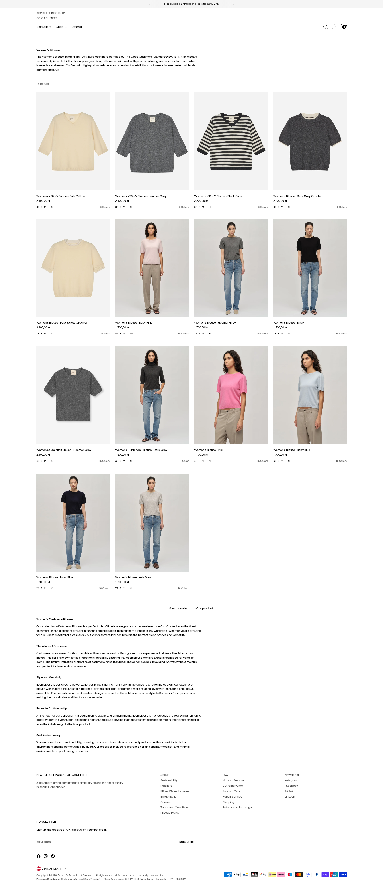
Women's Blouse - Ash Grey (133, 577)
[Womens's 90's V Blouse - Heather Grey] (152, 141)
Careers (165, 802)
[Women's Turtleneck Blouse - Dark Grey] (152, 395)
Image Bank (168, 796)
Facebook (291, 786)
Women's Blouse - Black (288, 322)
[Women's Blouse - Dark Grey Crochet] (310, 141)
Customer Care (233, 786)
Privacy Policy (169, 813)
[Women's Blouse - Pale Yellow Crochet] (73, 268)
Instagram (291, 780)
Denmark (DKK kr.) (52, 868)
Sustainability (169, 780)
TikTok (289, 791)
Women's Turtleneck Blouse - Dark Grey (141, 450)
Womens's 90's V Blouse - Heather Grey (140, 196)
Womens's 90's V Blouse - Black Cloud (218, 196)
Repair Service (232, 796)
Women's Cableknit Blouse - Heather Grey (63, 450)
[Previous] (149, 4)
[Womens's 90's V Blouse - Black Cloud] (231, 141)
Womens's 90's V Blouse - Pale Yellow (60, 196)
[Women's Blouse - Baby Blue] (310, 395)
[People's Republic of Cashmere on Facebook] (39, 857)
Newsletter (292, 775)
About (164, 775)
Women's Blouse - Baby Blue (291, 450)
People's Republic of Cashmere (76, 875)
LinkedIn (290, 796)
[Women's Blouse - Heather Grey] (231, 268)
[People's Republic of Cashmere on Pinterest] (53, 857)
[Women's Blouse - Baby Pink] (152, 268)
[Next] (234, 4)
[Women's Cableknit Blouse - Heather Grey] (73, 395)
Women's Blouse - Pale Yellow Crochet (61, 322)
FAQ (225, 775)
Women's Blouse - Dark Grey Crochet (297, 196)
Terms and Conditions (174, 807)
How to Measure (233, 780)
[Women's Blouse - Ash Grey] (152, 523)
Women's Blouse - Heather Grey (215, 322)
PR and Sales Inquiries (174, 791)
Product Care (231, 791)
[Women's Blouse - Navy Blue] (73, 523)
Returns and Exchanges (238, 807)
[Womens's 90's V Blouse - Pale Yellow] (73, 141)
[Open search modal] (325, 26)
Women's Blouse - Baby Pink (133, 322)
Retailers (166, 786)
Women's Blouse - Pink (208, 450)
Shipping (228, 802)
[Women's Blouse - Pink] (231, 395)
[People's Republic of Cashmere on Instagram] (46, 857)
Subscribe (187, 842)
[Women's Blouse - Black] (310, 268)
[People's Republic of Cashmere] (50, 15)
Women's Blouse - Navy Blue (54, 577)
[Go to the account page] (334, 26)
